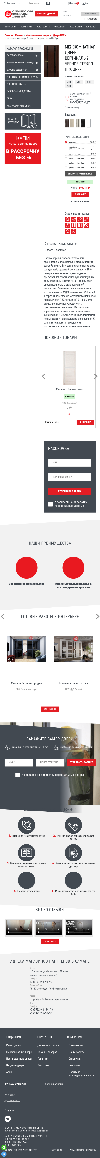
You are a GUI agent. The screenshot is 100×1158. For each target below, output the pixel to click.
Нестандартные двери (19, 106)
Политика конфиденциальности (81, 1074)
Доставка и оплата (48, 1045)
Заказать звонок (90, 14)
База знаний (76, 26)
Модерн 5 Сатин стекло (69, 389)
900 (69, 86)
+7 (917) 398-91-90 (41, 982)
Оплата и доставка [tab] (55, 250)
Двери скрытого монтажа (22, 77)
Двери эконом (16, 84)
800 (89, 82)
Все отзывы (50, 941)
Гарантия (43, 1058)
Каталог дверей (46, 14)
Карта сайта (56, 1150)
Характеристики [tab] (68, 243)
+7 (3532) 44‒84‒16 (41, 1009)
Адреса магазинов (12, 1101)
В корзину (80, 194)
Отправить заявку (69, 491)
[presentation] (43, 376)
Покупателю (26, 26)
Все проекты (50, 709)
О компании (10, 26)
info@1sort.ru (10, 1095)
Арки (11, 98)
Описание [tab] (50, 243)
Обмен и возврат (47, 1052)
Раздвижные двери (19, 91)
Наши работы (43, 26)
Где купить (67, 15)
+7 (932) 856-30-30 (41, 1013)
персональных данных (69, 506)
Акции (65, 12)
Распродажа (15, 55)
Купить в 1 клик (80, 202)
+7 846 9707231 (15, 1084)
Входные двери (17, 70)
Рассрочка (43, 1065)
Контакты (91, 26)
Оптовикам (59, 26)
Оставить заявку (72, 107)
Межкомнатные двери (21, 62)
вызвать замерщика (80, 174)
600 (69, 82)
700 (79, 82)
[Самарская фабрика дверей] (19, 14)
